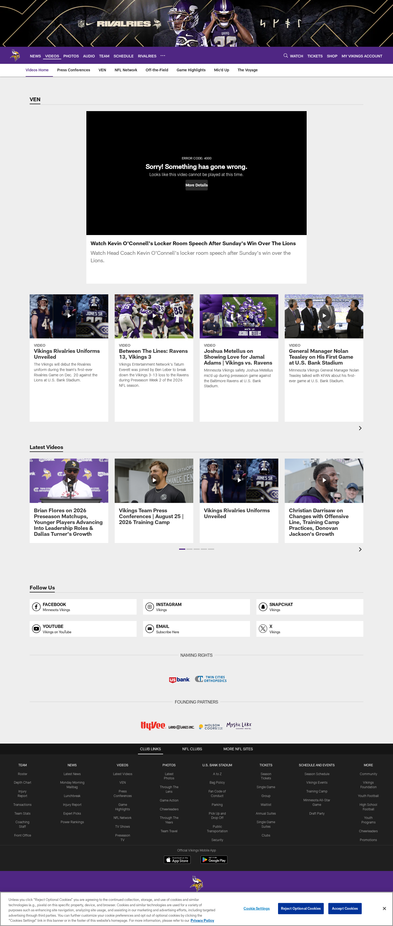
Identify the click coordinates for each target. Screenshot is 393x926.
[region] (196, 909)
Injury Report (72, 804)
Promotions (368, 840)
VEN (123, 782)
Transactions (22, 804)
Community (368, 774)
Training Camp (317, 791)
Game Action (169, 800)
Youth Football (368, 796)
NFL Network (123, 817)
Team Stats (22, 813)
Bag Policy (217, 782)
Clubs (266, 835)
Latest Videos (122, 774)
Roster (22, 774)
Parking (217, 804)
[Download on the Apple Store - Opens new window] (177, 860)
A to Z (217, 774)
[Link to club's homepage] (15, 55)
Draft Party (317, 813)
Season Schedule (317, 774)
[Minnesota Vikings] (196, 884)
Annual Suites (266, 813)
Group (266, 796)
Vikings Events (317, 782)
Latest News (72, 774)
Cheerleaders (169, 809)
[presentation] (361, 429)
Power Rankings (72, 822)
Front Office (22, 835)
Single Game (266, 787)
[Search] (286, 55)
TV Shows (122, 826)
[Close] (384, 909)
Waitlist (266, 804)
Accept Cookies (345, 908)
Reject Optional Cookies (301, 908)
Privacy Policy (202, 920)
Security (217, 840)
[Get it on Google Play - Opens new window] (214, 862)
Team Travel (169, 831)
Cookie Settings (257, 908)
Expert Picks (72, 813)
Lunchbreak (72, 796)
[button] (197, 185)
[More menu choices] (163, 55)
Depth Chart (22, 782)
